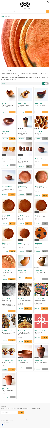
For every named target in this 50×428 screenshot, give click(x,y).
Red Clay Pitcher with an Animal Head (40, 273)
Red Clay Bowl (5, 133)
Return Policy (15, 419)
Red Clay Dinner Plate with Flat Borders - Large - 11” (24, 188)
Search (2, 419)
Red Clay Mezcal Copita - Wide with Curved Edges (8, 188)
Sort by (3, 83)
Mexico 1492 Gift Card (40, 332)
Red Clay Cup (38, 133)
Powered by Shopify (5, 422)
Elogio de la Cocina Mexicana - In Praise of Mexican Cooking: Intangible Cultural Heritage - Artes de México (8, 303)
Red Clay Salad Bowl (23, 362)
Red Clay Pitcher (22, 272)
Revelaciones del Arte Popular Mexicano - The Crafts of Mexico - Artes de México (24, 334)
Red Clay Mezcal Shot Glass (41, 160)
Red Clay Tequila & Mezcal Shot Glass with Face (24, 160)
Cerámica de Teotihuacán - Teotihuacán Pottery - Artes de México (25, 302)
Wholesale (32, 419)
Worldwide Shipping (24, 419)
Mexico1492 (4, 108)
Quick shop (5, 112)
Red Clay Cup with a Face (8, 160)
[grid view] (43, 83)
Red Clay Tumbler (22, 133)
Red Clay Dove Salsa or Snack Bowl (23, 106)
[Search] (47, 11)
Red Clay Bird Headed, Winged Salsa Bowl (7, 106)
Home (2, 16)
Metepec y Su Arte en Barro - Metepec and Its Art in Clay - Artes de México (8, 333)
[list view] (47, 83)
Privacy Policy (8, 419)
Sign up (21, 412)
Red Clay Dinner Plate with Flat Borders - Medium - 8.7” (41, 189)
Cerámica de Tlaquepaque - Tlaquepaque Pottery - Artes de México (41, 302)
